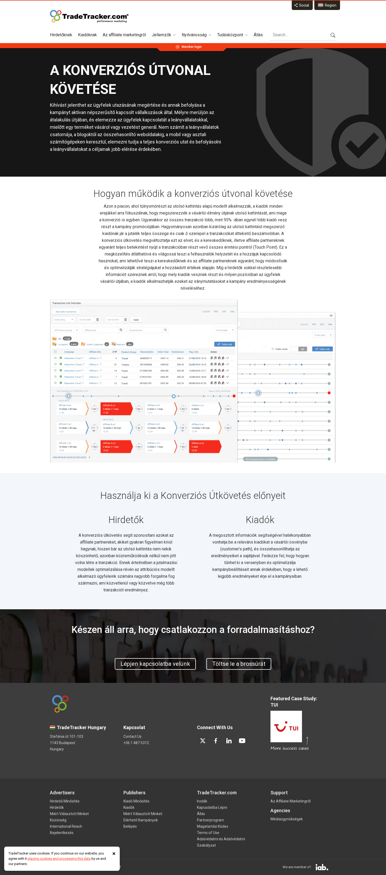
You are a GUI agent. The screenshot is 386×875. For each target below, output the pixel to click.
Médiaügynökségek (286, 819)
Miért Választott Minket (69, 814)
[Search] (333, 34)
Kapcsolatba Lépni (212, 807)
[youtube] (242, 741)
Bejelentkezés (62, 833)
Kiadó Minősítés (136, 801)
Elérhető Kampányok (140, 820)
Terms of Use (208, 833)
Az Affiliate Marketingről (290, 801)
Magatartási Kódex (212, 826)
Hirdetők (57, 807)
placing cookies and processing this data (59, 859)
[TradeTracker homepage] (89, 16)
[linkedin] (229, 741)
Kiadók (128, 807)
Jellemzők (161, 34)
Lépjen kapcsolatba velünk (155, 664)
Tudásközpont (230, 34)
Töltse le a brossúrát (238, 664)
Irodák (202, 801)
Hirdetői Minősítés (65, 801)
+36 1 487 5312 (136, 743)
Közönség (58, 820)
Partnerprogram (210, 820)
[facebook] (216, 741)
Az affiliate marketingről (124, 34)
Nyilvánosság (194, 34)
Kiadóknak (87, 34)
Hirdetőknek (61, 34)
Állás (258, 34)
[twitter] (203, 741)
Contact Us (132, 736)
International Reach (66, 826)
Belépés (130, 826)
